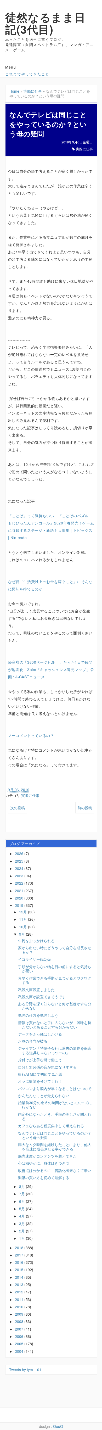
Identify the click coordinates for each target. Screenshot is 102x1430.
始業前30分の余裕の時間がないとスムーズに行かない (55, 1105)
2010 (19, 1306)
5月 (22, 1208)
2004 (19, 1351)
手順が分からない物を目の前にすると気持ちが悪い (54, 969)
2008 (19, 1321)
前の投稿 (84, 807)
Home (14, 91)
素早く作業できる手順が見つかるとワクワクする (54, 980)
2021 (19, 890)
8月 (22, 1186)
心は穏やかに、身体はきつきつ (43, 1163)
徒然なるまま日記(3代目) (45, 23)
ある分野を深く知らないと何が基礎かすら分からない (54, 1006)
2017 (19, 1255)
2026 (19, 853)
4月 (22, 1216)
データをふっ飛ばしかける (40, 1034)
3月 (22, 1223)
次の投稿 (17, 807)
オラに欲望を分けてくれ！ (40, 1081)
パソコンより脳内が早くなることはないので (54, 1088)
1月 (22, 1238)
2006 (19, 1336)
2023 (19, 875)
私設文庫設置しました (36, 989)
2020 (19, 898)
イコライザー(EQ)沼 (35, 959)
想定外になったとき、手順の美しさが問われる (54, 1116)
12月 (23, 911)
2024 (19, 868)
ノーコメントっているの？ (31, 735)
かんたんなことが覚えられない (43, 1095)
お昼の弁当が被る (32, 1041)
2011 (19, 1299)
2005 (19, 1343)
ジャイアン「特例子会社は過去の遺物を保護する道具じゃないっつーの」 (54, 1050)
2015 (19, 1269)
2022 (19, 883)
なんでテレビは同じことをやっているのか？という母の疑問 (54, 1135)
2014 (19, 1277)
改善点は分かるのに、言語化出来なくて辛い (54, 1170)
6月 (22, 1201)
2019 (19, 905)
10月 (23, 926)
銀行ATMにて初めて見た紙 (40, 1074)
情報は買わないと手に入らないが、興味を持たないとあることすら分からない (54, 1025)
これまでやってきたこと (27, 73)
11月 (23, 919)
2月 (22, 1230)
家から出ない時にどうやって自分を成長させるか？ (54, 950)
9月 (22, 934)
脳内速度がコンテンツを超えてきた (47, 1156)
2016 (19, 1262)
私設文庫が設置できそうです (42, 996)
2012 (19, 1291)
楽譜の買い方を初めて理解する (43, 1177)
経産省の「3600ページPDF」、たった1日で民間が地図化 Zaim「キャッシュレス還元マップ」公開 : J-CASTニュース (51, 669)
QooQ (58, 1426)
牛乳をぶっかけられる (36, 940)
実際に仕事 (33, 91)
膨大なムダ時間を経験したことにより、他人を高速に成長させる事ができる (54, 1147)
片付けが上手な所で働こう (40, 1059)
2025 (19, 861)
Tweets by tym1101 (25, 1369)
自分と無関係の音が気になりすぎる (47, 1067)
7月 (22, 1193)
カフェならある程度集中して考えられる (51, 1125)
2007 (19, 1329)
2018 (19, 1247)
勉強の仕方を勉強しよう (38, 1015)
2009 (19, 1314)
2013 (19, 1284)
